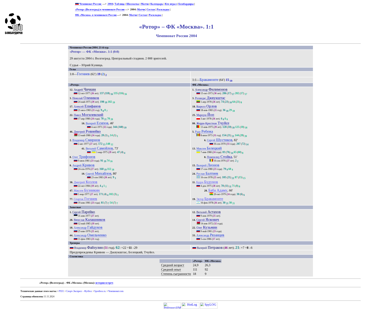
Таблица (119, 4)
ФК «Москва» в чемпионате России (95, 15)
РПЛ (61, 291)
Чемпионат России (90, 4)
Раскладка (163, 9)
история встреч (104, 282)
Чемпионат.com (115, 291)
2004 (110, 4)
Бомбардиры (186, 4)
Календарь (156, 4)
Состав (151, 9)
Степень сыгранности (176, 274)
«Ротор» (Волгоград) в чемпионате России (99, 9)
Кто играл (171, 4)
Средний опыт (171, 269)
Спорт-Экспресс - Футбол (79, 291)
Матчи (145, 4)
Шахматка (132, 4)
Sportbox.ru (100, 291)
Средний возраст (172, 265)
